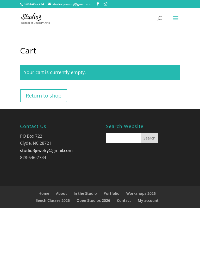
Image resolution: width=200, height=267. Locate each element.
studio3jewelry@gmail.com (46, 150)
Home (44, 193)
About (61, 193)
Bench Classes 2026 (52, 200)
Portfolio (112, 193)
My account (148, 200)
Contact (124, 200)
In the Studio (85, 193)
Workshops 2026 (141, 193)
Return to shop (43, 95)
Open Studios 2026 (93, 200)
